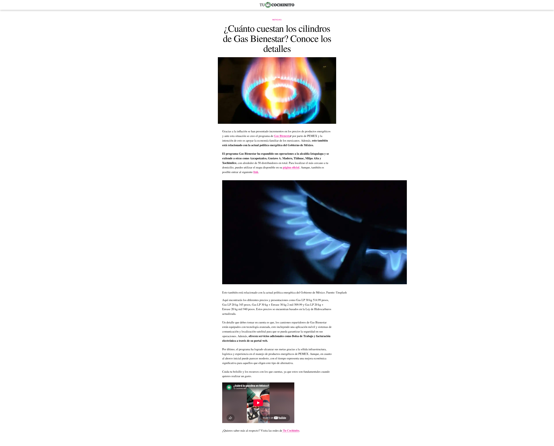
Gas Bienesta (282, 136)
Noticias (277, 20)
